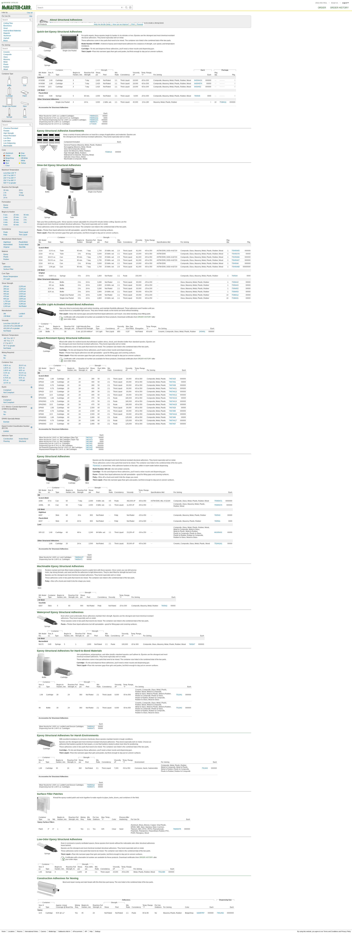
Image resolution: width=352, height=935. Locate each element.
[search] (30, 19)
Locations (11, 931)
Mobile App (52, 931)
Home (4, 931)
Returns (19, 931)
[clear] (122, 7)
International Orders (31, 931)
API (86, 931)
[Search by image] (130, 7)
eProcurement (77, 931)
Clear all (29, 12)
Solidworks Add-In (64, 931)
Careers (43, 931)
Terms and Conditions (331, 931)
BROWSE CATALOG (10, 2)
